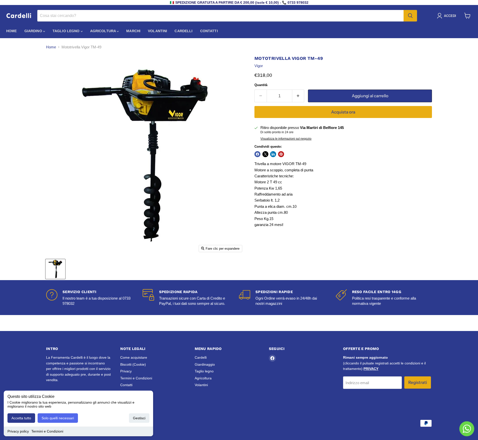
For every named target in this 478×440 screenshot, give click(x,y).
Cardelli (183, 31)
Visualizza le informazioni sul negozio (285, 138)
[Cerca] (410, 15)
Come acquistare (133, 357)
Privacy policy (18, 431)
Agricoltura (103, 31)
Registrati (417, 382)
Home (11, 31)
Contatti (209, 31)
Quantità (260, 85)
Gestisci (139, 418)
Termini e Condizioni (47, 431)
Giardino (33, 31)
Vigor (258, 66)
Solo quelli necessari (58, 418)
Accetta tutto (21, 418)
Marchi (133, 31)
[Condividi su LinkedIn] (273, 154)
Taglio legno (67, 31)
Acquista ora (343, 112)
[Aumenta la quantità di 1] (298, 96)
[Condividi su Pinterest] (281, 154)
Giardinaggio (205, 364)
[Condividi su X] (265, 154)
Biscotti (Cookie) (133, 364)
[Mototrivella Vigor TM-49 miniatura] (55, 269)
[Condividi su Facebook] (257, 154)
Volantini (157, 31)
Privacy (126, 371)
